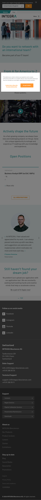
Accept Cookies (27, 85)
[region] (20, 82)
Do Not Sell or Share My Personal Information (12, 86)
